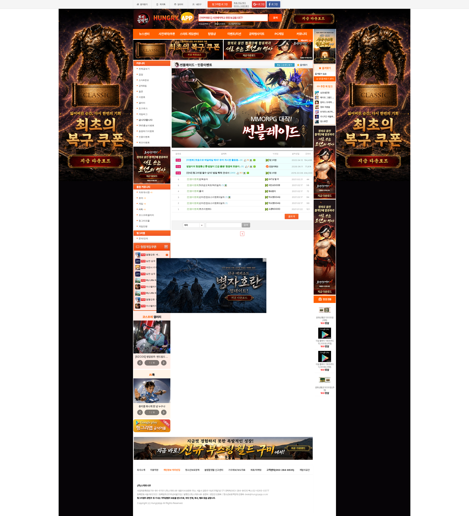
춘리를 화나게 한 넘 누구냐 (152, 406)
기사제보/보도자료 (236, 470)
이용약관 (154, 470)
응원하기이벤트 (146, 131)
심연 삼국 (150, 261)
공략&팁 (143, 86)
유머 (142, 198)
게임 (142, 203)
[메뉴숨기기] (305, 40)
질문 (141, 91)
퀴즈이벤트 (144, 142)
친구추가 (143, 108)
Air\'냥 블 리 (273, 179)
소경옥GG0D (274, 209)
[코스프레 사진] (151, 337)
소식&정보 (144, 80)
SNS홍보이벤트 (146, 125)
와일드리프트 (220, 24)
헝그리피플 (144, 220)
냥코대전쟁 (324, 93)
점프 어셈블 (325, 107)
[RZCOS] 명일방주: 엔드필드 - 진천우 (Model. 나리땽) (163, 356)
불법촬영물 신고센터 (213, 470)
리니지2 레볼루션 (327, 116)
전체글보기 (144, 69)
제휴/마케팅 (255, 470)
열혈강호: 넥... (153, 254)
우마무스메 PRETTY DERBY (327, 112)
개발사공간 (305, 470)
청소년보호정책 (192, 470)
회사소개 (141, 470)
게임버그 (143, 114)
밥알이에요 (273, 166)
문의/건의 (143, 238)
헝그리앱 (272, 160)
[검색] (246, 225)
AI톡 (142, 209)
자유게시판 (145, 192)
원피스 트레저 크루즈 (327, 102)
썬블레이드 (187, 65)
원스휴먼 (324, 121)
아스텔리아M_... (154, 286)
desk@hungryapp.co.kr (256, 494)
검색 (275, 17)
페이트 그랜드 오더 (327, 97)
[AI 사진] (151, 390)
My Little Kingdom (155, 280)
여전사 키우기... (153, 267)
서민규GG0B (274, 185)
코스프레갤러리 (146, 215)
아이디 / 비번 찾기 (241, 6)
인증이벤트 (144, 137)
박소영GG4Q (274, 197)
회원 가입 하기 (240, 3)
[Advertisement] (325, 235)
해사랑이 (272, 191)
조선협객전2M (234, 24)
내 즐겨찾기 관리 (324, 79)
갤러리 (142, 103)
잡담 (141, 74)
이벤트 (142, 97)
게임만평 (143, 226)
